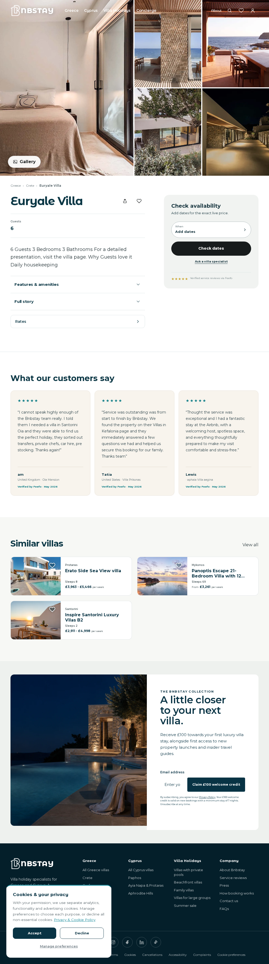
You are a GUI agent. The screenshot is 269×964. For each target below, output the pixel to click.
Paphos (134, 878)
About (216, 10)
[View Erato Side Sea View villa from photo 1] (36, 576)
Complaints (202, 955)
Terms (113, 955)
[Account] (252, 10)
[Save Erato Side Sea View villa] (52, 565)
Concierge (146, 10)
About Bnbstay (232, 870)
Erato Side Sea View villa (93, 570)
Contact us (229, 901)
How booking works (237, 893)
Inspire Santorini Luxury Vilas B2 (92, 617)
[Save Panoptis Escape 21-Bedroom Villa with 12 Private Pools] (179, 565)
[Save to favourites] (139, 201)
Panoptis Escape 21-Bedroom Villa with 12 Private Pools (216, 573)
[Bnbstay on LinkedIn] (141, 942)
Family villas (184, 890)
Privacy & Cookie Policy (74, 920)
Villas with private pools (188, 872)
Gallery (28, 161)
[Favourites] (241, 10)
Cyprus (90, 10)
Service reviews (233, 878)
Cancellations (152, 955)
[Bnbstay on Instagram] (113, 942)
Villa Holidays (117, 10)
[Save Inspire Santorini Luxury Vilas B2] (52, 609)
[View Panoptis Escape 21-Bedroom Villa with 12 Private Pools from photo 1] (162, 576)
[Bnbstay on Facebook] (127, 942)
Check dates (211, 248)
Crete (30, 186)
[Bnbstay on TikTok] (156, 942)
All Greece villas (95, 870)
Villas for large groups (192, 898)
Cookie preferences (231, 955)
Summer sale (185, 905)
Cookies (130, 955)
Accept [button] (35, 933)
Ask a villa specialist (211, 261)
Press (224, 885)
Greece (71, 10)
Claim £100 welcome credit (216, 784)
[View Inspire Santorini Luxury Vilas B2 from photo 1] (36, 620)
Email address (172, 772)
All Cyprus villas (140, 870)
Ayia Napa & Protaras (145, 885)
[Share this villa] (125, 201)
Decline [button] (82, 933)
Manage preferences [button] (59, 946)
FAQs (224, 909)
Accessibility (178, 955)
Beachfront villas (188, 882)
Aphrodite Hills (140, 893)
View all (250, 544)
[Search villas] (229, 10)
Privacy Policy (207, 797)
